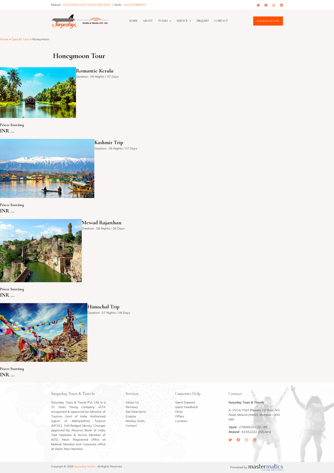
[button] (169, 21)
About (148, 20)
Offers (179, 416)
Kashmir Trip (108, 142)
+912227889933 (134, 5)
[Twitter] (258, 5)
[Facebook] (266, 5)
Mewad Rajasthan (101, 222)
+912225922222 (74, 5)
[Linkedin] (281, 5)
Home (133, 20)
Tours (163, 20)
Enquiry (203, 20)
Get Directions (136, 412)
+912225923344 (99, 5)
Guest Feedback (186, 407)
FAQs (179, 412)
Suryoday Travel (84, 466)
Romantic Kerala (94, 70)
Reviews (132, 407)
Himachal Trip (103, 306)
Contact (221, 20)
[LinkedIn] (254, 440)
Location (181, 421)
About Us (132, 402)
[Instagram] (273, 5)
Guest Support (185, 402)
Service (182, 20)
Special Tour (20, 39)
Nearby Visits (135, 421)
